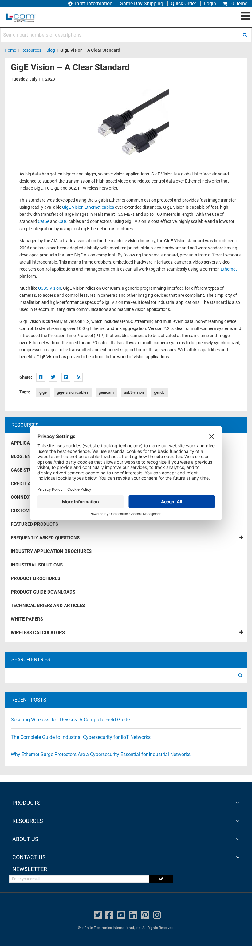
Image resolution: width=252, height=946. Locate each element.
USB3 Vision (49, 288)
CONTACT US (29, 857)
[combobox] (126, 35)
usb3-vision (134, 392)
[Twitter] (53, 377)
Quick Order (183, 3)
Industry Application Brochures (51, 551)
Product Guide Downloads (43, 592)
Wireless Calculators (38, 632)
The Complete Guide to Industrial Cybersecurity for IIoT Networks (81, 737)
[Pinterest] (145, 915)
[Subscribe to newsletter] (161, 879)
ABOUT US (25, 839)
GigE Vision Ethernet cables (88, 207)
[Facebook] (40, 377)
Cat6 (63, 221)
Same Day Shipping (141, 3)
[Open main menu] (245, 16)
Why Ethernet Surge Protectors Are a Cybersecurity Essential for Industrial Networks (101, 754)
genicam (106, 392)
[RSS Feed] (78, 377)
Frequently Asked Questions (45, 538)
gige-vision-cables (73, 392)
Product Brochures (35, 578)
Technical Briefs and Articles (48, 605)
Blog (50, 50)
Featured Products (34, 524)
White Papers (27, 619)
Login (210, 3)
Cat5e (43, 221)
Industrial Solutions (37, 565)
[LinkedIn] (65, 377)
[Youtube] (121, 915)
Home (10, 50)
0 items (238, 3)
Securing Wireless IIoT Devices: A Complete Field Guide (70, 720)
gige (43, 392)
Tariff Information (93, 3)
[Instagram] (157, 915)
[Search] (245, 35)
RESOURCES (27, 821)
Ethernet (229, 269)
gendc (159, 392)
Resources (31, 50)
